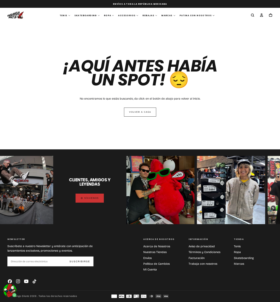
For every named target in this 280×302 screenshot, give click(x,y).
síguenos (84, 198)
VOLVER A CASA (140, 112)
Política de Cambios (156, 264)
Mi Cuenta (150, 269)
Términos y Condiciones (204, 252)
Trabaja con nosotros (203, 264)
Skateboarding (244, 258)
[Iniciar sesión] (262, 15)
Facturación (197, 258)
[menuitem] (65, 15)
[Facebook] (9, 281)
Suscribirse (79, 261)
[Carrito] (271, 15)
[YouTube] (26, 281)
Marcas (239, 264)
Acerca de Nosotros (156, 246)
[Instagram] (18, 281)
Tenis (237, 246)
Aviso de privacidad (202, 246)
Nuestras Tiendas (155, 252)
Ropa (237, 252)
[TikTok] (34, 281)
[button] (252, 15)
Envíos (147, 258)
